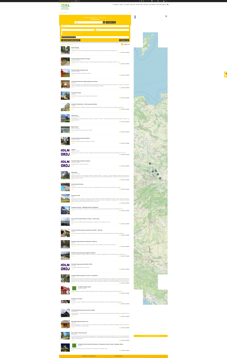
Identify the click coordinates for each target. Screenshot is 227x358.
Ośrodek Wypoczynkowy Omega (80, 58)
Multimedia (152, 4)
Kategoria (98, 28)
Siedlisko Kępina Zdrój (84, 287)
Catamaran (74, 172)
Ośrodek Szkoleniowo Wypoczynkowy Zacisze (84, 81)
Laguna (73, 149)
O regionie (115, 4)
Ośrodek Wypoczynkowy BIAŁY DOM (81, 264)
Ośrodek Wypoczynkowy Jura (79, 321)
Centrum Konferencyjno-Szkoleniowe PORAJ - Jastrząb (86, 230)
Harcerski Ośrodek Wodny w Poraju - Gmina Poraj (85, 218)
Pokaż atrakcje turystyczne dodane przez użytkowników (73, 31)
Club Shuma (74, 115)
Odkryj (121, 4)
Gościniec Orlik (75, 195)
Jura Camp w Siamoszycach (79, 333)
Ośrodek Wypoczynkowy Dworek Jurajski (83, 310)
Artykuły (145, 4)
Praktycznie (139, 4)
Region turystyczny (65, 24)
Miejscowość (64, 28)
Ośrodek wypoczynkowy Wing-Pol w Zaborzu (84, 241)
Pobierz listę (127, 44)
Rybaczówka (74, 127)
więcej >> (73, 52)
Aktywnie (126, 4)
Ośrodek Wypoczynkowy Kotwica (80, 161)
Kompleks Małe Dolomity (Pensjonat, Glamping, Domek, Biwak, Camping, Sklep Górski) (102, 344)
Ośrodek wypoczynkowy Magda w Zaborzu (83, 253)
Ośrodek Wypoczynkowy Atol (79, 70)
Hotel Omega (75, 47)
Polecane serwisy (161, 4)
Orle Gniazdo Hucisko (77, 184)
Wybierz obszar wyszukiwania (150, 335)
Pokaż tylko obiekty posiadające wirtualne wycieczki (72, 34)
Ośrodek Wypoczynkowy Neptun (80, 138)
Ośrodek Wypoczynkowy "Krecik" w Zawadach (84, 275)
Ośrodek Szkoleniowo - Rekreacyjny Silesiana (84, 104)
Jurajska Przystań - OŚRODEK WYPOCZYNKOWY (84, 207)
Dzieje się (132, 4)
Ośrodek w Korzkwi (76, 298)
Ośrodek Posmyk (76, 92)
